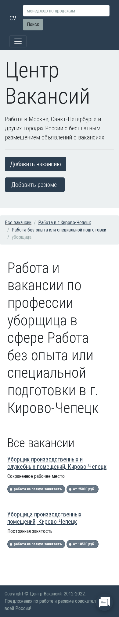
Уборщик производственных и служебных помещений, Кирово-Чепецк (56, 463)
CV (12, 18)
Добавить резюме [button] (34, 184)
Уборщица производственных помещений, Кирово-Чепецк (44, 518)
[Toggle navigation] (18, 41)
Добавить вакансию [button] (35, 164)
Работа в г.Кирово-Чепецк (64, 222)
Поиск (33, 24)
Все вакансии (18, 222)
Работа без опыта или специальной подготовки (59, 230)
